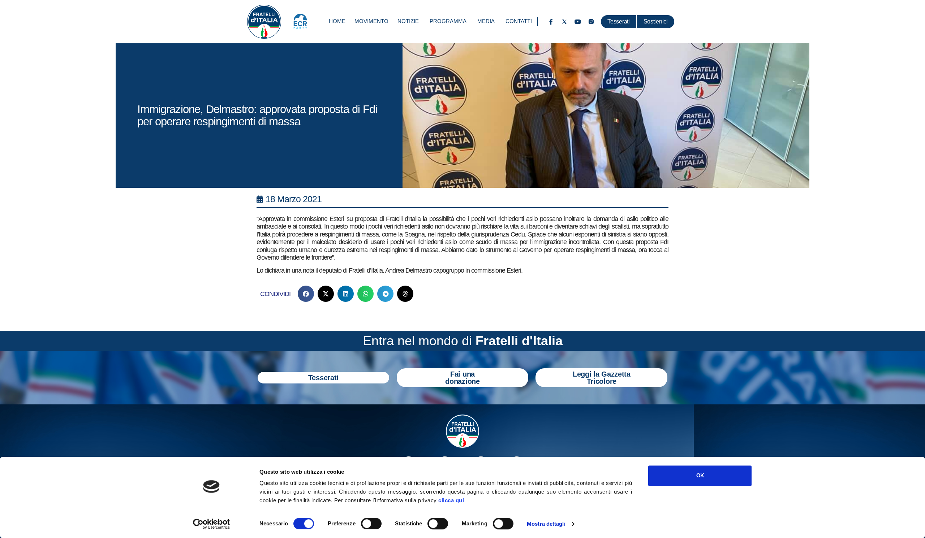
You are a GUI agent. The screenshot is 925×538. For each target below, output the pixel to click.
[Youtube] (578, 21)
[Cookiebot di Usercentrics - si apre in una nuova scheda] (211, 524)
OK (700, 475)
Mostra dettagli (546, 524)
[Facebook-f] (551, 21)
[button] (306, 294)
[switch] (371, 523)
